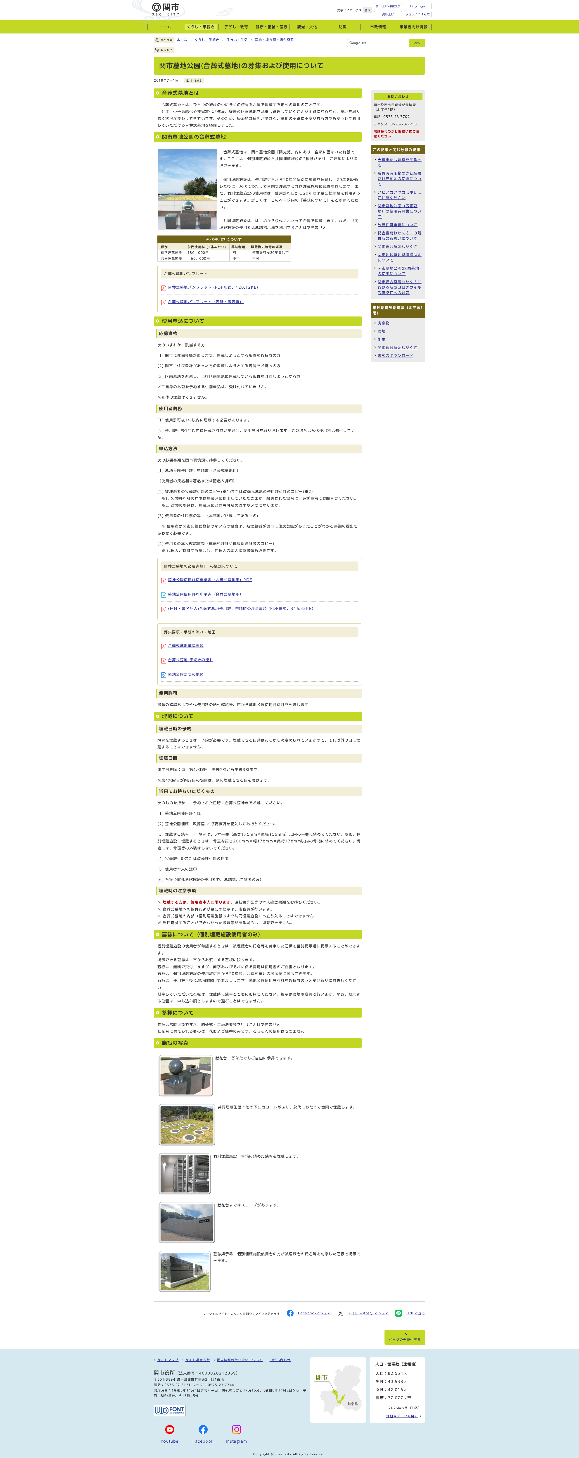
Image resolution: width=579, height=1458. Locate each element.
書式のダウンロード (395, 355)
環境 (382, 331)
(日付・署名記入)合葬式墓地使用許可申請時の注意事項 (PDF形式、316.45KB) (241, 608)
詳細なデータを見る (402, 1416)
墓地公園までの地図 (186, 674)
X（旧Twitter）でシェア (369, 1313)
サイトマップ (168, 1360)
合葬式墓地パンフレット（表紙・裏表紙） (206, 302)
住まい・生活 (237, 39)
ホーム (182, 39)
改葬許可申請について (398, 225)
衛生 (382, 339)
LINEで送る (415, 1313)
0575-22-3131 (177, 1385)
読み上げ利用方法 (388, 6)
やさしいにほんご (417, 14)
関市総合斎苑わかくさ (398, 246)
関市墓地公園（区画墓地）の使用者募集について (400, 211)
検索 (417, 43)
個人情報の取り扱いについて (240, 1360)
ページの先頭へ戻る (405, 1339)
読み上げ (388, 14)
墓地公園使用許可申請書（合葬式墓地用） (206, 594)
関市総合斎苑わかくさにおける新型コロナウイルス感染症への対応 (400, 287)
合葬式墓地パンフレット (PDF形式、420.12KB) (213, 287)
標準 (359, 10)
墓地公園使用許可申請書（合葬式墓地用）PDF (210, 580)
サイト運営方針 (197, 1360)
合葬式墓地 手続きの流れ (190, 660)
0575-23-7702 (396, 116)
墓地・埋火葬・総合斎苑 (274, 39)
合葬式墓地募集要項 (186, 645)
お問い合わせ (280, 1360)
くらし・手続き (207, 39)
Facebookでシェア (314, 1313)
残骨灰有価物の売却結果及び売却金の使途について (400, 178)
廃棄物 (384, 323)
